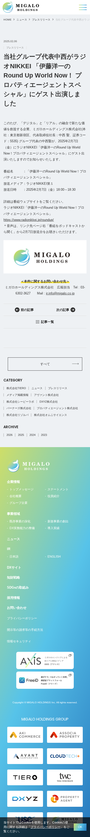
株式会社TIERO (16, 388)
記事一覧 (47, 322)
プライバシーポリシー (22, 618)
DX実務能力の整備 (22, 528)
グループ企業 (19, 503)
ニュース (21, 19)
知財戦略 (13, 577)
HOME (8, 19)
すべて (45, 364)
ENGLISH (54, 556)
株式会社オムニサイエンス (50, 414)
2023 (44, 434)
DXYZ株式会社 (49, 401)
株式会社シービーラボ (20, 401)
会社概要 (16, 496)
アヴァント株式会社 (46, 394)
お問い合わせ (16, 608)
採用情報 (13, 598)
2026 (9, 434)
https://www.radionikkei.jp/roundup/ (29, 220)
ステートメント (58, 489)
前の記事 (27, 310)
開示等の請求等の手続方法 (25, 630)
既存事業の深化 (20, 521)
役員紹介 (54, 496)
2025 (21, 434)
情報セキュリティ (19, 641)
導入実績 (54, 528)
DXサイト (14, 567)
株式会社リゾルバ (17, 414)
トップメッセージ (22, 489)
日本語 (14, 556)
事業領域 (13, 514)
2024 (33, 434)
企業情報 (13, 482)
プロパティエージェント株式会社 (57, 408)
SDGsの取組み (18, 587)
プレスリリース (41, 19)
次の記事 (62, 310)
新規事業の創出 (58, 521)
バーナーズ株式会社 (18, 408)
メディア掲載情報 (17, 394)
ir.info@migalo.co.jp (60, 293)
